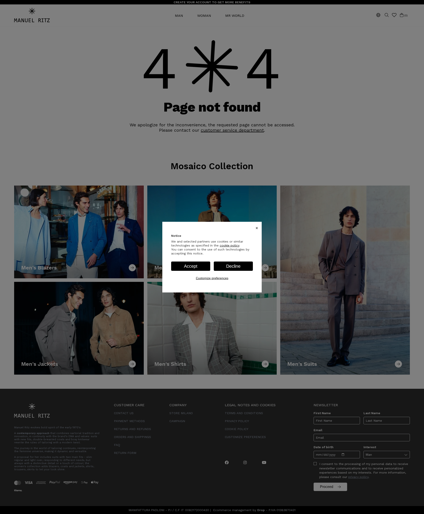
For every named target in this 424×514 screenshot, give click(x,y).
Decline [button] (233, 266)
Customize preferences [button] (212, 278)
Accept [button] (190, 266)
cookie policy (229, 245)
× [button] (257, 228)
